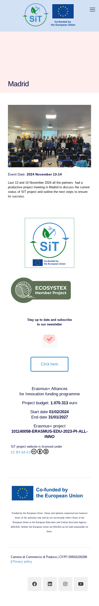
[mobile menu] (92, 10)
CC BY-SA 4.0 (21, 452)
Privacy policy (22, 561)
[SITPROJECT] (49, 14)
